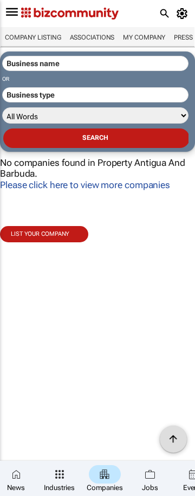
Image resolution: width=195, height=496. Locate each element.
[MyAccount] (184, 13)
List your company (40, 233)
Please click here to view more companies (85, 184)
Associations (92, 37)
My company (144, 37)
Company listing (33, 37)
